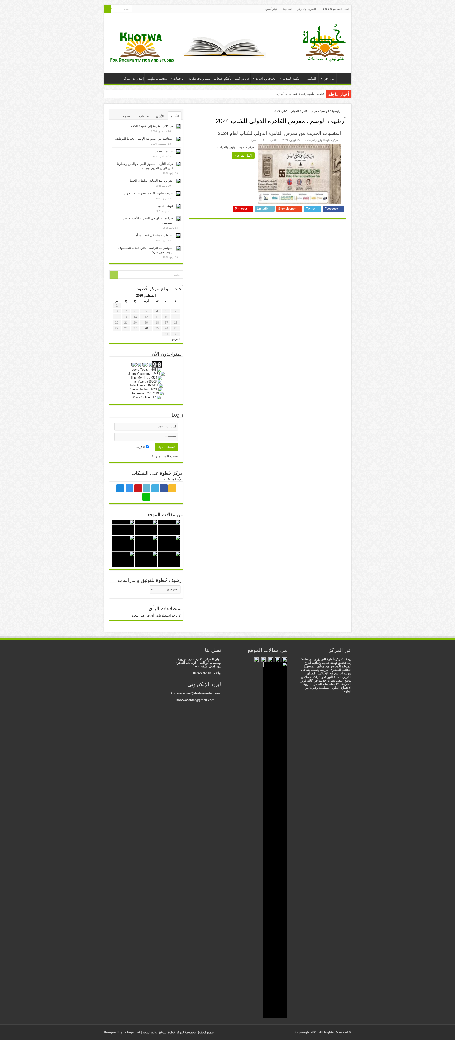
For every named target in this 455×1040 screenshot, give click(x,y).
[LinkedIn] (154, 9)
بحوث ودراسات (265, 78)
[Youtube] (150, 9)
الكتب (273, 140)
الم (322, 93)
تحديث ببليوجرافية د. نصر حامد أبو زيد (148, 193)
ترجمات (178, 78)
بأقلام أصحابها (222, 78)
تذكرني (141, 447)
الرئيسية (343, 78)
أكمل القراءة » (243, 155)
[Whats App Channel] (135, 9)
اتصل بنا (287, 9)
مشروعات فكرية (199, 78)
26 (146, 328)
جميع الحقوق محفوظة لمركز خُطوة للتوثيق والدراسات (178, 1032)
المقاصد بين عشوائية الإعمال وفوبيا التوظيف (144, 138)
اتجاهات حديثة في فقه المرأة (154, 235)
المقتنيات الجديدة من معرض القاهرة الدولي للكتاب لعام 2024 (279, 133)
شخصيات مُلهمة (157, 78)
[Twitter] (159, 9)
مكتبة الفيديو (291, 78)
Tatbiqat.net (131, 1032)
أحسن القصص (164, 151)
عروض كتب (242, 78)
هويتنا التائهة (165, 206)
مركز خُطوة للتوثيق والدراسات (321, 140)
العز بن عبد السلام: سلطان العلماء (150, 180)
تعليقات (144, 116)
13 (135, 317)
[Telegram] (140, 9)
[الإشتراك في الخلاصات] (190, 121)
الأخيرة (174, 116)
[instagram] (145, 9)
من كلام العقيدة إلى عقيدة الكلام (152, 126)
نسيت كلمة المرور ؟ (164, 456)
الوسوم (127, 116)
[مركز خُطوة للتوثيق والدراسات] (325, 42)
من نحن (329, 78)
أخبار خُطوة (271, 9)
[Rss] (168, 9)
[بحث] (107, 9)
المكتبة (311, 78)
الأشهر (159, 116)
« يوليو (176, 339)
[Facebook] (163, 9)
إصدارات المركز (133, 78)
